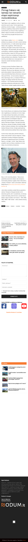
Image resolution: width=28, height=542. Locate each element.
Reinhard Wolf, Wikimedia (16, 108)
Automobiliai (8, 5)
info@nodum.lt (5, 493)
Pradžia (2, 5)
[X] (6, 214)
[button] (2, 2)
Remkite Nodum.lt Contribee (14, 312)
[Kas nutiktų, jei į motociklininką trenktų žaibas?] (5, 245)
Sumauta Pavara (5, 500)
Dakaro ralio (15, 40)
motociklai (18, 206)
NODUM (3, 20)
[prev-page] (2, 258)
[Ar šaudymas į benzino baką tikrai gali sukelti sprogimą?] (5, 252)
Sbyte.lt (24, 540)
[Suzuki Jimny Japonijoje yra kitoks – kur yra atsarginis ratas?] (5, 238)
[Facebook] (2, 214)
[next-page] (5, 258)
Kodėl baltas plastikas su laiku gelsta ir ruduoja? (21, 224)
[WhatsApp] (12, 214)
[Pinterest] (9, 214)
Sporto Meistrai (5, 499)
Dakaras (7, 206)
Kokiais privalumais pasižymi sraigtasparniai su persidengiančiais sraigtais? (7, 225)
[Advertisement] (12, 337)
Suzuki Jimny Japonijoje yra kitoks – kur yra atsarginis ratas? (16, 238)
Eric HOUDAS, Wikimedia (15, 173)
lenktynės (12, 206)
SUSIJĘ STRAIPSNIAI (8, 233)
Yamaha (23, 206)
